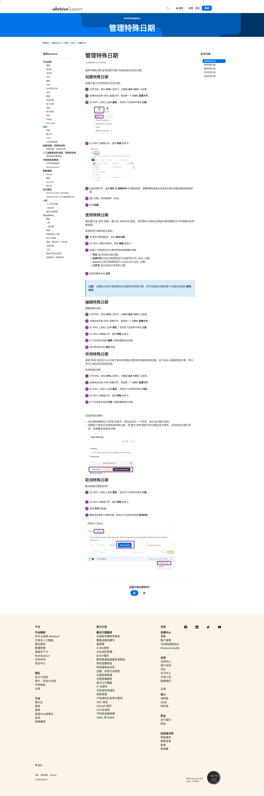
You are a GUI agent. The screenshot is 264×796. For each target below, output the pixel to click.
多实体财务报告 (106, 690)
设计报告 (47, 189)
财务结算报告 (104, 663)
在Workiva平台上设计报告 (57, 193)
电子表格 (50, 111)
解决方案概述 (104, 632)
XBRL (73, 43)
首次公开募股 (104, 682)
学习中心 (166, 673)
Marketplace (42, 655)
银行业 (39, 702)
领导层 (164, 698)
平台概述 (40, 632)
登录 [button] (207, 8)
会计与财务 (41, 677)
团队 (37, 673)
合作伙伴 (40, 659)
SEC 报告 (102, 702)
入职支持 (50, 208)
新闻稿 (164, 748)
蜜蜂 (48, 65)
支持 (163, 657)
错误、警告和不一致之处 (56, 242)
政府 (37, 717)
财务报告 (166, 737)
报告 (66, 43)
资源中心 (166, 632)
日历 (48, 77)
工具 (48, 249)
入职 (45, 200)
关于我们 (166, 719)
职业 (163, 716)
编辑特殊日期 (209, 68)
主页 (48, 92)
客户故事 (166, 640)
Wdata (49, 174)
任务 (48, 115)
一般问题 (50, 226)
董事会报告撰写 (106, 640)
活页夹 (49, 73)
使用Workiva (57, 43)
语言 (181, 8)
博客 (163, 636)
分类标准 (50, 246)
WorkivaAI (50, 123)
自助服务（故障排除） (55, 257)
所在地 (164, 706)
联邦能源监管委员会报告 (111, 659)
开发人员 (166, 677)
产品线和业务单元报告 (110, 698)
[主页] (67, 9)
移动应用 (50, 100)
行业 (37, 698)
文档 (48, 85)
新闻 (163, 745)
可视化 (49, 119)
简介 (163, 694)
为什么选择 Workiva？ (48, 636)
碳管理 (100, 644)
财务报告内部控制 (54, 156)
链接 (48, 96)
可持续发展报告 (53, 163)
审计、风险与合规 (45, 681)
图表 (48, 81)
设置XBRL (82, 43)
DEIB (164, 702)
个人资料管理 (52, 204)
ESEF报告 (103, 655)
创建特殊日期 (209, 61)
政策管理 (102, 694)
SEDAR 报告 (104, 706)
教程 (48, 219)
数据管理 (47, 171)
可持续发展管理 (50, 160)
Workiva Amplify (170, 648)
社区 (163, 669)
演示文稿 (50, 104)
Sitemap (53, 775)
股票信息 (166, 741)
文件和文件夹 (52, 88)
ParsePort (48, 215)
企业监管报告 (52, 142)
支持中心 (46, 43)
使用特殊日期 (209, 65)
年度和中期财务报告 (108, 636)
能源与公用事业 (44, 714)
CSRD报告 (103, 648)
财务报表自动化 (106, 667)
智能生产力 (41, 651)
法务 (37, 688)
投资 (37, 710)
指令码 (49, 186)
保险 (37, 706)
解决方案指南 (52, 212)
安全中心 (40, 663)
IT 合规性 (102, 686)
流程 (48, 108)
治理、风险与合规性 (108, 671)
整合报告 (40, 644)
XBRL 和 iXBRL (106, 717)
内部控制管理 (104, 675)
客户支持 (166, 665)
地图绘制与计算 (53, 234)
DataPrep (50, 182)
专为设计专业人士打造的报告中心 (60, 197)
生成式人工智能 (44, 640)
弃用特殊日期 (209, 72)
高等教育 (40, 721)
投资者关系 (167, 733)
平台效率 (47, 62)
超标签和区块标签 (54, 253)
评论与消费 (51, 238)
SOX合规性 (103, 709)
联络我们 (166, 681)
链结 (48, 178)
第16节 (49, 134)
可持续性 (40, 684)
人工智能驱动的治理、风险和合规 (59, 153)
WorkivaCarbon (53, 167)
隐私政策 (44, 775)
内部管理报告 (104, 679)
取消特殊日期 (209, 76)
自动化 (49, 69)
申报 (48, 130)
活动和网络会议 (170, 644)
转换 (48, 230)
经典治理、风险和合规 (54, 145)
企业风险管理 (104, 651)
